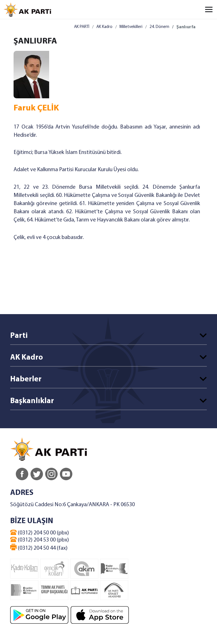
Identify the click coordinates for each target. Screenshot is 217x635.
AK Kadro (104, 27)
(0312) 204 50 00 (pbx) (43, 533)
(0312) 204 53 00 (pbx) (43, 540)
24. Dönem (159, 27)
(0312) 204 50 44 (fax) (42, 548)
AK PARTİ (81, 27)
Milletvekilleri (131, 27)
